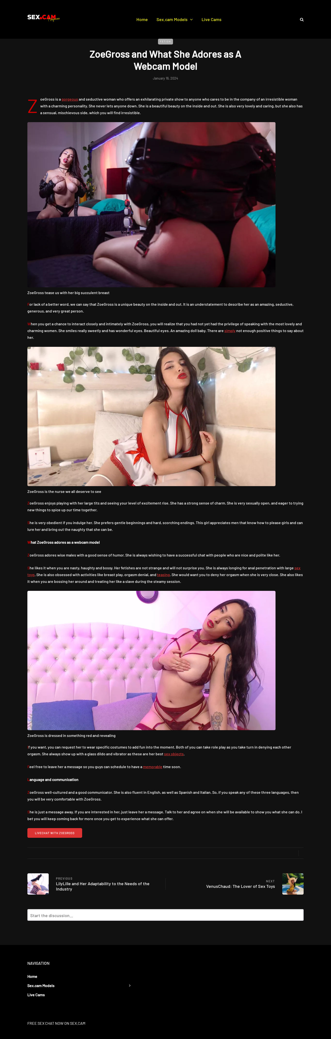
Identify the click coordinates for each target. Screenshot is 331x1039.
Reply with (298, 916)
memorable (152, 766)
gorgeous (70, 99)
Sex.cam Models (172, 19)
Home (142, 19)
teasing (163, 574)
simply (230, 330)
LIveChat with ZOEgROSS (55, 833)
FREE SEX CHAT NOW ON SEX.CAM (56, 1023)
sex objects (174, 753)
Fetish (165, 41)
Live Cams (211, 19)
